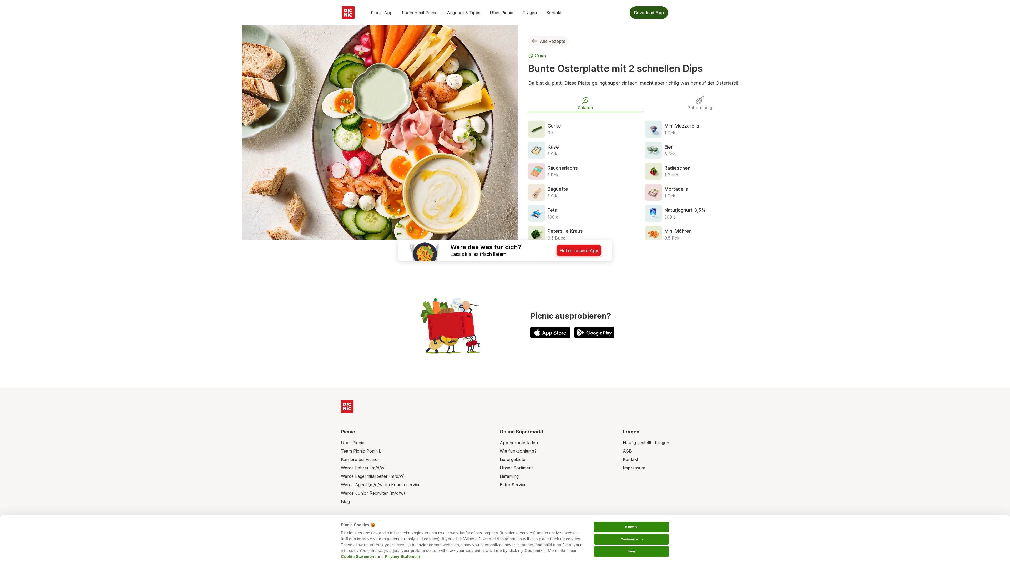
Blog (345, 501)
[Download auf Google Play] (594, 332)
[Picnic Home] (347, 406)
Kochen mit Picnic (419, 12)
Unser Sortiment (516, 467)
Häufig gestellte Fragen (646, 442)
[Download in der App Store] (550, 332)
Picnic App (381, 12)
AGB (627, 451)
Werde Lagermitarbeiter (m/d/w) (373, 476)
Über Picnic (501, 12)
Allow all (631, 527)
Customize (629, 539)
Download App (649, 12)
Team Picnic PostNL (361, 451)
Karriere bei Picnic (359, 459)
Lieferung (509, 476)
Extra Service (513, 484)
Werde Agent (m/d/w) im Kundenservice (381, 484)
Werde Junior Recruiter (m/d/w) (373, 493)
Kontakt (554, 12)
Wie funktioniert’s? (518, 451)
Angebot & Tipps (463, 12)
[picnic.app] (348, 12)
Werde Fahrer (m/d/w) (363, 467)
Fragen (530, 12)
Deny (631, 551)
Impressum (634, 467)
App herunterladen (519, 442)
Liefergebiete (512, 459)
